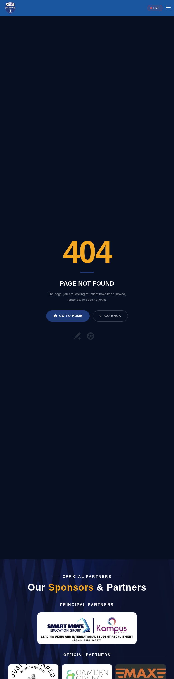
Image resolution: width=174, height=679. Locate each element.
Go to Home (70, 315)
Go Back (112, 315)
